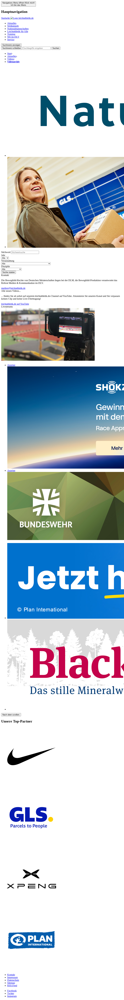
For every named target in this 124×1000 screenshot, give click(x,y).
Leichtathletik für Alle (17, 31)
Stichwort (5, 252)
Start (9, 53)
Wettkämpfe (13, 26)
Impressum (12, 977)
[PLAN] (31, 969)
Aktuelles (11, 23)
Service (10, 39)
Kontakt (11, 974)
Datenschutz (13, 980)
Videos (10, 59)
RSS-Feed (12, 985)
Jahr (3, 255)
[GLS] (31, 847)
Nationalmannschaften (18, 28)
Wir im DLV (13, 37)
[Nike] (31, 786)
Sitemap (11, 983)
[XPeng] (31, 908)
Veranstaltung (7, 260)
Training (11, 34)
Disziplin (5, 266)
